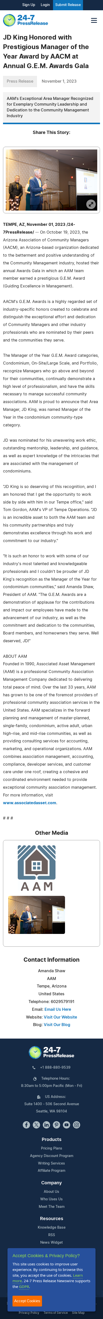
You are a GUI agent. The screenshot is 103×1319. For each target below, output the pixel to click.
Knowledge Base (52, 1227)
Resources (51, 1219)
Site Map (78, 1312)
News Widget (51, 1242)
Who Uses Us (51, 1199)
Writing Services (51, 1163)
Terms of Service (56, 1312)
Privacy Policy (29, 1312)
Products (52, 1139)
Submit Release (68, 5)
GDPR (24, 1286)
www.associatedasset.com (29, 803)
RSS (51, 1235)
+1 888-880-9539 (55, 1067)
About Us (51, 1192)
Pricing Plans (51, 1148)
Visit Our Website (60, 1017)
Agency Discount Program (51, 1156)
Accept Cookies (27, 1301)
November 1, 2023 (59, 81)
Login (45, 5)
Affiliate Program (51, 1171)
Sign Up (28, 5)
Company (51, 1183)
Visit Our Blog (57, 1025)
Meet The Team (51, 1207)
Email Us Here (57, 1010)
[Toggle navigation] (94, 20)
